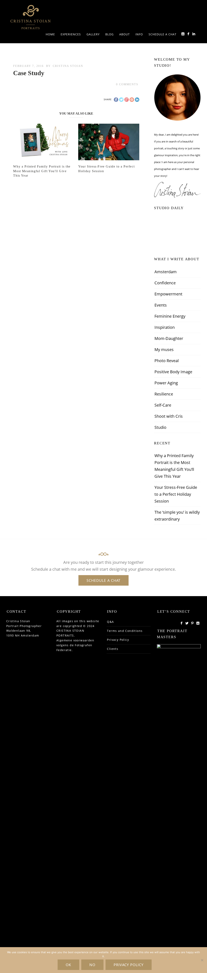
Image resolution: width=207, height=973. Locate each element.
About (124, 34)
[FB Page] (188, 33)
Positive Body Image (173, 371)
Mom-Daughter (168, 338)
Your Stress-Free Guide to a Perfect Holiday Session (175, 494)
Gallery (93, 34)
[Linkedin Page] (193, 33)
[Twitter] (186, 623)
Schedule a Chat (162, 34)
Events (160, 305)
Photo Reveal (166, 360)
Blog (109, 34)
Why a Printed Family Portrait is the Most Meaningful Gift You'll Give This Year (42, 171)
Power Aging (166, 383)
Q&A (110, 622)
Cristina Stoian (68, 65)
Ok (68, 964)
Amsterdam (165, 271)
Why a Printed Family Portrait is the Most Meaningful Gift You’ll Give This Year (174, 466)
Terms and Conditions (125, 631)
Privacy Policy (118, 640)
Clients (112, 649)
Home (50, 34)
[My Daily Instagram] (182, 33)
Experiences (71, 34)
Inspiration (164, 327)
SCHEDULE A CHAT (103, 580)
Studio (160, 427)
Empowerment (168, 294)
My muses (164, 349)
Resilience (163, 394)
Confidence (165, 283)
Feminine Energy (169, 316)
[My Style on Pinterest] (192, 623)
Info (139, 34)
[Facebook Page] (181, 623)
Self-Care (162, 405)
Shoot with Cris (168, 416)
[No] (202, 960)
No (92, 964)
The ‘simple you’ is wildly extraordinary (177, 515)
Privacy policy (129, 964)
